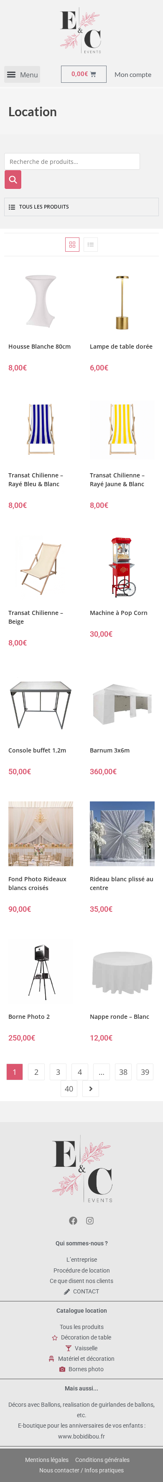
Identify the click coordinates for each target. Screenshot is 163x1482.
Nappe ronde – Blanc (119, 1016)
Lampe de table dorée (121, 346)
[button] (22, 74)
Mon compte (133, 74)
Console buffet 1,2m (37, 750)
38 (123, 1072)
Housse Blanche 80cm (39, 346)
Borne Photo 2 (29, 1016)
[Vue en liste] (91, 244)
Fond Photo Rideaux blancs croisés (37, 883)
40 (69, 1089)
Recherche (13, 179)
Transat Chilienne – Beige (35, 617)
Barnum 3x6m (110, 750)
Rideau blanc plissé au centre (121, 883)
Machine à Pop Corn (119, 613)
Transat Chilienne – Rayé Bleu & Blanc (35, 479)
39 (145, 1072)
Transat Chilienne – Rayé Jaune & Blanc (117, 479)
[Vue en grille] (72, 244)
